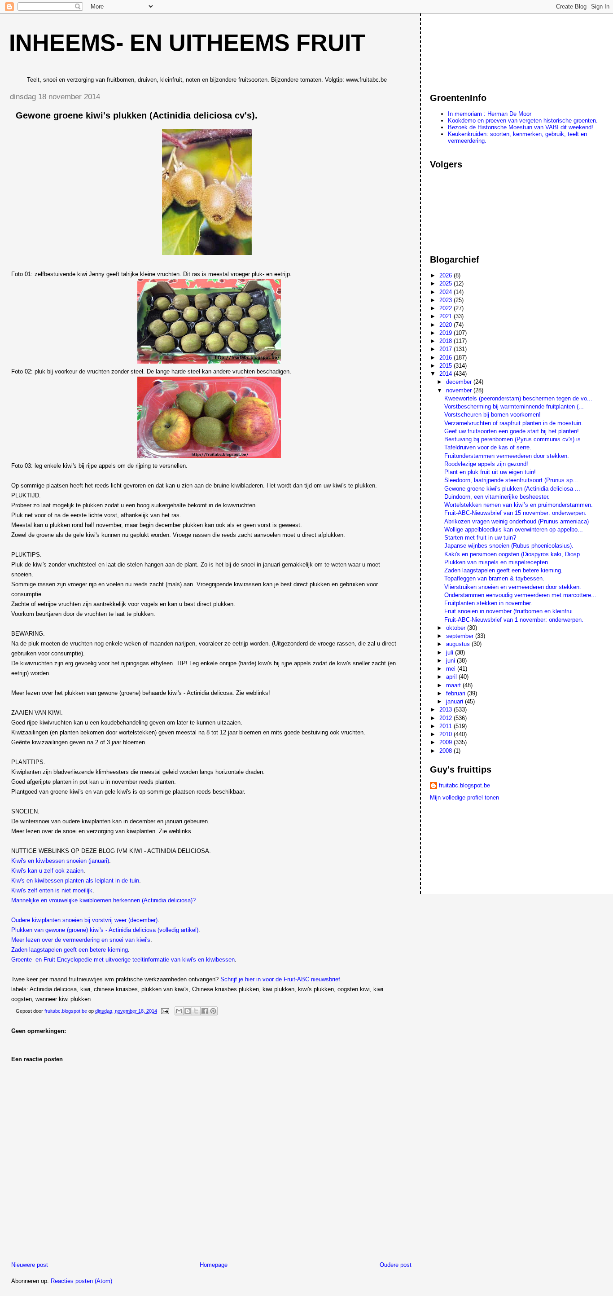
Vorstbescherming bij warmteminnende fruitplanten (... (514, 406)
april (452, 676)
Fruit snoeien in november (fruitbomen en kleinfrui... (511, 611)
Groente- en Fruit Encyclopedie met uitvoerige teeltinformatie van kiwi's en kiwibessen (123, 959)
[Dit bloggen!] (187, 1010)
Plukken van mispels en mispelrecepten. (497, 562)
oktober (456, 627)
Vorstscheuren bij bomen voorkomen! (492, 414)
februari (456, 693)
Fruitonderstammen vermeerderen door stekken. (506, 456)
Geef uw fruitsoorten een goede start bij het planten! (511, 431)
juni (451, 660)
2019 (446, 332)
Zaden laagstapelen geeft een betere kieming (69, 949)
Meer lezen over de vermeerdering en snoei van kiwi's (80, 939)
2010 (446, 734)
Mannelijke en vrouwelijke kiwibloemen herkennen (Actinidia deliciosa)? (103, 900)
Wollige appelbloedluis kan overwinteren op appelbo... (513, 529)
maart (454, 685)
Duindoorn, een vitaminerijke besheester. (497, 496)
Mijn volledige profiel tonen (464, 797)
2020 (446, 324)
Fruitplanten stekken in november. (488, 603)
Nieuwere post (29, 1264)
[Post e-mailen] (164, 1011)
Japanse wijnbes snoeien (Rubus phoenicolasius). (509, 545)
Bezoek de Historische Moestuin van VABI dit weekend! (520, 127)
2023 (446, 300)
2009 (446, 742)
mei (451, 668)
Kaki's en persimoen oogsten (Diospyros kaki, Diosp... (514, 554)
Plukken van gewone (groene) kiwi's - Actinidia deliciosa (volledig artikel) (104, 930)
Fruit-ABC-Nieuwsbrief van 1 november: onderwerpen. (513, 619)
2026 (446, 275)
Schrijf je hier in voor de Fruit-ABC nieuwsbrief (280, 979)
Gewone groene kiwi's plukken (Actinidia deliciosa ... (512, 488)
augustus (459, 644)
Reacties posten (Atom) (81, 1281)
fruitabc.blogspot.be (464, 785)
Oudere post (396, 1264)
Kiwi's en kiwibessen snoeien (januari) (60, 860)
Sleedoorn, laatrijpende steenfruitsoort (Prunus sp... (511, 480)
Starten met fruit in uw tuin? (480, 537)
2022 (446, 308)
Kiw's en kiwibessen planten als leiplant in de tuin (75, 880)
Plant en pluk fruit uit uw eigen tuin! (490, 472)
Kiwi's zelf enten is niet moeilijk (51, 890)
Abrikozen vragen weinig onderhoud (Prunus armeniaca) (516, 521)
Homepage (214, 1264)
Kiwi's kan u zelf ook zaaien (47, 870)
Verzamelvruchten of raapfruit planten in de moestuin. (513, 423)
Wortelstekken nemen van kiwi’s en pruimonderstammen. (518, 504)
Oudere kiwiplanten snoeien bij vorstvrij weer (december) (84, 920)
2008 (446, 750)
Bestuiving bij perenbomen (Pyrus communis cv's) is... (515, 439)
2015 (446, 365)
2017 (446, 349)
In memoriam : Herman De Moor (489, 113)
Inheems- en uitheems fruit (187, 43)
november (459, 390)
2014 (446, 373)
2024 (446, 292)
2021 (446, 316)
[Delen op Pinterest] (213, 1010)
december (459, 381)
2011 (446, 726)
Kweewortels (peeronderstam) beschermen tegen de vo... (518, 398)
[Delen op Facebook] (204, 1010)
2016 (446, 357)
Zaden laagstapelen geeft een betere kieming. (503, 570)
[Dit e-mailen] (179, 1010)
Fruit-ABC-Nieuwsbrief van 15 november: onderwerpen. (515, 513)
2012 (446, 718)
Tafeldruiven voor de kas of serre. (487, 447)
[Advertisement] (470, 49)
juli (450, 652)
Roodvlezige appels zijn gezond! (486, 464)
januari (455, 701)
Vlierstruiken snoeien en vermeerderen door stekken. (512, 587)
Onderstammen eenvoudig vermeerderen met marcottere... (520, 595)
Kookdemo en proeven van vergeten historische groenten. (523, 120)
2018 (446, 341)
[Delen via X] (196, 1010)
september (460, 636)
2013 (446, 709)
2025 (446, 283)
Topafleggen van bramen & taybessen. (494, 578)
